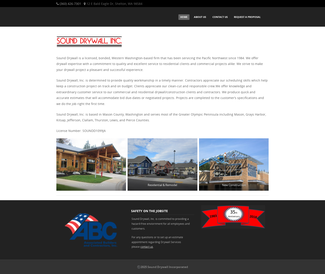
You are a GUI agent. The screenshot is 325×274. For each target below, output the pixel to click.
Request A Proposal (247, 17)
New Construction (234, 185)
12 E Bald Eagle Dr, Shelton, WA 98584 (114, 4)
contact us (146, 246)
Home (183, 17)
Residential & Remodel (162, 185)
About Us (200, 17)
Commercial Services (91, 185)
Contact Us (220, 17)
